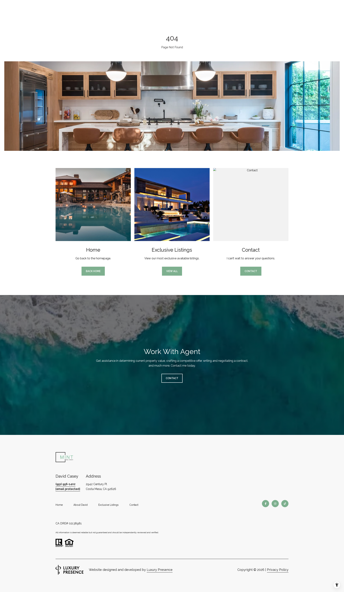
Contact (133, 504)
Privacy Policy (277, 570)
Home (59, 504)
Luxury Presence (160, 570)
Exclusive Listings (108, 504)
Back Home (93, 271)
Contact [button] (251, 271)
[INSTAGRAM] (275, 503)
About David (80, 504)
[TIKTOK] (284, 503)
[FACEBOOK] (265, 503)
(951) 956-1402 (65, 484)
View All (172, 271)
